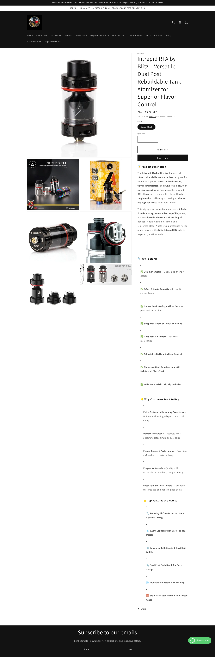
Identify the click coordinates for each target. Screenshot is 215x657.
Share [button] (143, 608)
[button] (81, 35)
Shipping (152, 116)
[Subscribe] (130, 649)
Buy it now (162, 158)
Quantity (141, 133)
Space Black (146, 127)
